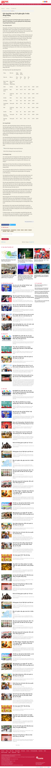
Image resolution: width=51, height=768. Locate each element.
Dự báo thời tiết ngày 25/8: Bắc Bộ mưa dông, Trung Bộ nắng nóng (23, 575)
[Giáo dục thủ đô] (4, 1)
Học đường (37, 4)
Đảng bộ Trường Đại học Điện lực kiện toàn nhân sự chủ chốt (22, 584)
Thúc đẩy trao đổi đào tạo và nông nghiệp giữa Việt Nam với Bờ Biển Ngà (23, 347)
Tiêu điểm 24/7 (13, 8)
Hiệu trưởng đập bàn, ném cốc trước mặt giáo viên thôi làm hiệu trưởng (23, 324)
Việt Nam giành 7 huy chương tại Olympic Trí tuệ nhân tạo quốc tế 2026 (41, 276)
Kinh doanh (21, 4)
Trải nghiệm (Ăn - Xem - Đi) (21, 453)
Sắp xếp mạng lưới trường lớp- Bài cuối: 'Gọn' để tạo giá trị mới (23, 481)
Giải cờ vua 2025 (4, 752)
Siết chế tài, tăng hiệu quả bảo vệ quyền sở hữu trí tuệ (41, 285)
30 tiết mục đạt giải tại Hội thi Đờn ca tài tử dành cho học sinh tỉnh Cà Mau (23, 503)
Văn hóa (25, 4)
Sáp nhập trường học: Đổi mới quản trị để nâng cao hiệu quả (23, 357)
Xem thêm (18, 745)
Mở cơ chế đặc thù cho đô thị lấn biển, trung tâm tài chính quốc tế (42, 301)
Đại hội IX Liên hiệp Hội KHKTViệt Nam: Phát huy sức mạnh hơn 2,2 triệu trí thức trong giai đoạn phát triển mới (42, 292)
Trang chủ (3, 8)
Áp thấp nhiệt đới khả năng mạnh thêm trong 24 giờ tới (8, 260)
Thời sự (8, 4)
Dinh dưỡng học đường (20, 317)
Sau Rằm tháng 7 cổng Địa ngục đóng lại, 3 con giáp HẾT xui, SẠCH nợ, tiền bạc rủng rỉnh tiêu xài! (23, 492)
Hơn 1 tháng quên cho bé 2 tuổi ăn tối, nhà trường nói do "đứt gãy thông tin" (22, 432)
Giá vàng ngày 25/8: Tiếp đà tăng (21, 555)
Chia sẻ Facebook (6, 224)
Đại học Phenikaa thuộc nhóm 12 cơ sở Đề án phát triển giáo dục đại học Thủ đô (23, 366)
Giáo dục (4, 4)
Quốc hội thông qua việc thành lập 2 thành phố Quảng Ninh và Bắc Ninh (41, 289)
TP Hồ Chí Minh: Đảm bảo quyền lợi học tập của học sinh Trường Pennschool (23, 375)
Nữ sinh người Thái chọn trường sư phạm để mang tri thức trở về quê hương (23, 296)
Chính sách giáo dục (20, 340)
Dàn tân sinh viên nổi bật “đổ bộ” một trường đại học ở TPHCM (22, 285)
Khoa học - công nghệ (20, 535)
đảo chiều (12, 231)
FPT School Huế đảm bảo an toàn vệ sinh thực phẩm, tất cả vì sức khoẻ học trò (23, 315)
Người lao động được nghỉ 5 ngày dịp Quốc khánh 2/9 (41, 260)
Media (40, 4)
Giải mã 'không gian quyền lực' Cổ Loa (23, 442)
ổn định (8, 231)
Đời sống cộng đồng (31, 4)
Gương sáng (19, 288)
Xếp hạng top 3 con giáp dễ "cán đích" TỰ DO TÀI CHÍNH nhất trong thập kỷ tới (23, 513)
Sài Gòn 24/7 (14, 752)
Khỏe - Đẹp (11, 4)
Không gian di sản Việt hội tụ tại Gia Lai (23, 451)
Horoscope (19, 495)
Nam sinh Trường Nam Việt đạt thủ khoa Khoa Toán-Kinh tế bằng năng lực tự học (23, 423)
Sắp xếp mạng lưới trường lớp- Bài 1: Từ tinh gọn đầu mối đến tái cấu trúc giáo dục (23, 471)
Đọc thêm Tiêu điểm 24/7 (8, 247)
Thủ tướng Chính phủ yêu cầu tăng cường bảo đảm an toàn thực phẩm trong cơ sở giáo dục (8, 276)
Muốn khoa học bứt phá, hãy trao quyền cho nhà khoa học (23, 533)
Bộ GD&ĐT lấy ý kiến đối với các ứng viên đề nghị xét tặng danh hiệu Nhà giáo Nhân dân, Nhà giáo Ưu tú (23, 337)
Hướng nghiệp (16, 4)
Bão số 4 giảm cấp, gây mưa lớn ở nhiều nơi (23, 461)
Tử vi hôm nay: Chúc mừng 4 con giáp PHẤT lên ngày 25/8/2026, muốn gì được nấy (23, 565)
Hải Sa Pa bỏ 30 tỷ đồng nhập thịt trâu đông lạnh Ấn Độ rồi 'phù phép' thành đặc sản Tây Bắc (22, 544)
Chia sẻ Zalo (13, 224)
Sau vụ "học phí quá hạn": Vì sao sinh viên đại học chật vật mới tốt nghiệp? (22, 305)
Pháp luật (18, 378)
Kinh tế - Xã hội (19, 556)
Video (9, 752)
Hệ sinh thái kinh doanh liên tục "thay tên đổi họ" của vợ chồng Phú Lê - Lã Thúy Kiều (25, 261)
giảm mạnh (4, 231)
